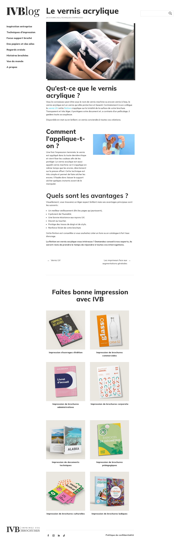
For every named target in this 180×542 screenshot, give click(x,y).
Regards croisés (16, 49)
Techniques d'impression (72, 18)
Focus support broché (19, 38)
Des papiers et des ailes (20, 43)
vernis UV (53, 108)
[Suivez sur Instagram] (53, 535)
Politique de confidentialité (120, 535)
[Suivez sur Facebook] (48, 535)
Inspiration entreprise (19, 26)
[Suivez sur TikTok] (64, 535)
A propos (12, 67)
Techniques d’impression (21, 32)
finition (68, 108)
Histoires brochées (17, 55)
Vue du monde (15, 61)
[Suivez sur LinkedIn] (59, 535)
